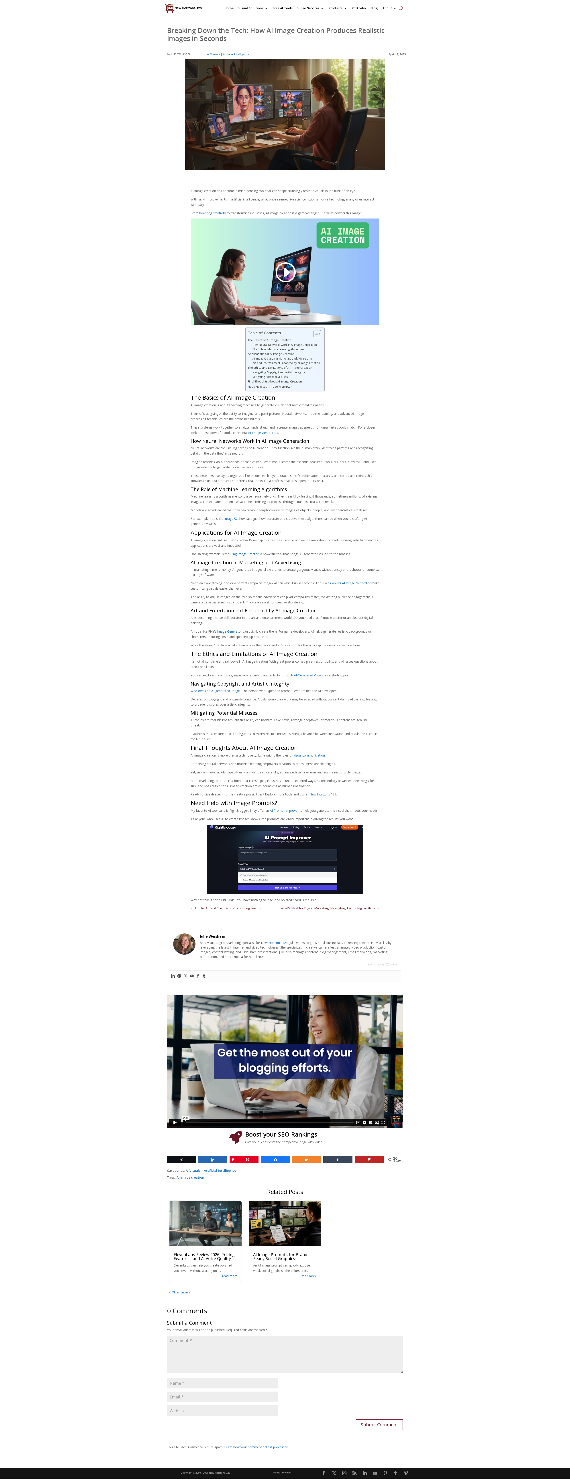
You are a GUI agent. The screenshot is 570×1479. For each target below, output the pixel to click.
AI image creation (190, 1177)
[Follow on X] (334, 1473)
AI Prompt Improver (284, 810)
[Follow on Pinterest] (385, 1473)
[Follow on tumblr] (395, 1473)
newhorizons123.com (381, 964)
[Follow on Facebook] (324, 1473)
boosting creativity (212, 213)
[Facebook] (198, 976)
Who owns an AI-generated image (215, 691)
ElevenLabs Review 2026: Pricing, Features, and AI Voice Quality (205, 1256)
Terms (276, 1472)
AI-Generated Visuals (309, 675)
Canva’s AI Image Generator (350, 583)
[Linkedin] (173, 976)
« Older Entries (179, 1292)
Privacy (286, 1472)
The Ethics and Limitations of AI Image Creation (280, 368)
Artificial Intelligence (236, 54)
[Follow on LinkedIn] (365, 1473)
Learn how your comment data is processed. (256, 1447)
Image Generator (229, 631)
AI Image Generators (263, 433)
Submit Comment (379, 1425)
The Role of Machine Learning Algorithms (278, 349)
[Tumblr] (204, 976)
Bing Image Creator (244, 554)
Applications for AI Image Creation (271, 354)
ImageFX (230, 518)
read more (229, 1276)
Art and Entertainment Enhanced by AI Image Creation (286, 363)
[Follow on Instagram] (344, 1473)
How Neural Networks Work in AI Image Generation (284, 345)
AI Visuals (213, 54)
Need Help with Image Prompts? (270, 386)
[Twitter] (185, 976)
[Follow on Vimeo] (406, 1473)
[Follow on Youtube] (375, 1473)
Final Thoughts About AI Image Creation (275, 381)
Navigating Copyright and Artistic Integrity (278, 372)
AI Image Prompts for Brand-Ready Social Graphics (281, 1256)
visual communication (309, 755)
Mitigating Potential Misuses (270, 377)
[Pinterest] (179, 976)
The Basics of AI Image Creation (269, 340)
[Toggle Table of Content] (315, 334)
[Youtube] (192, 976)
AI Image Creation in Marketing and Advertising (282, 358)
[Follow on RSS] (354, 1473)
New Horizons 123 (322, 794)
